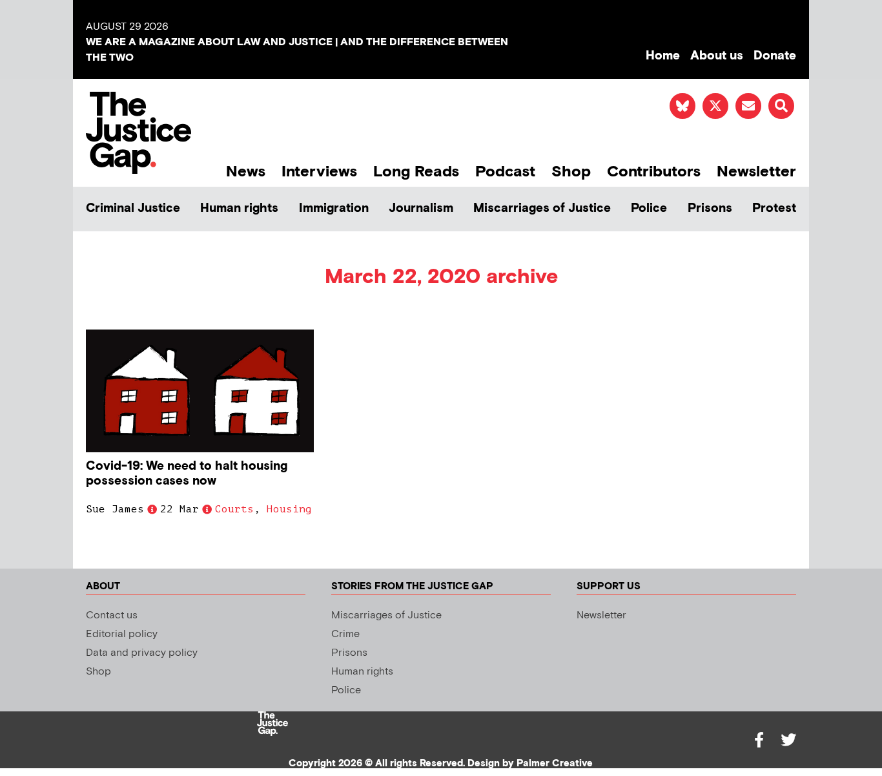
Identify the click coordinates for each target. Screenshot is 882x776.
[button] (781, 106)
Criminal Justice (133, 208)
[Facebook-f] (758, 740)
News (245, 172)
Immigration (334, 208)
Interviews (319, 172)
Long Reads (416, 172)
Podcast (505, 172)
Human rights (239, 208)
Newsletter (756, 172)
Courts (234, 509)
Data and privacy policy (142, 653)
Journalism (421, 208)
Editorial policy (122, 634)
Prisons (710, 208)
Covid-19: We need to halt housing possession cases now (186, 473)
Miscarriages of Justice (542, 208)
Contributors (654, 172)
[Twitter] (788, 740)
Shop (571, 172)
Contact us (112, 615)
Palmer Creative (555, 763)
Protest (774, 208)
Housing (289, 509)
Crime (345, 634)
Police (649, 208)
